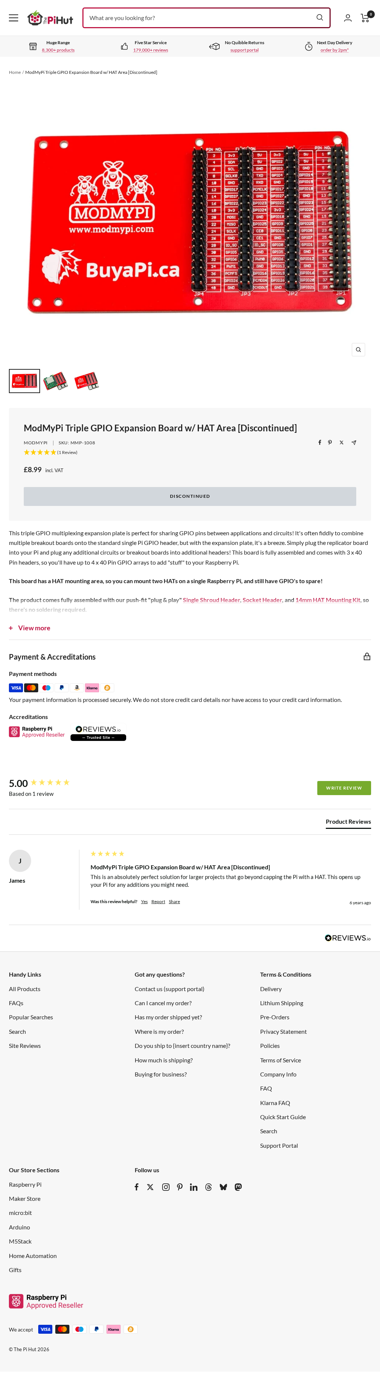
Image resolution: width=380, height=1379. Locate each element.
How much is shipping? (164, 1059)
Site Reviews (25, 1045)
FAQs (16, 1002)
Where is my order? (159, 1031)
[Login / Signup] (348, 18)
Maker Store (24, 1198)
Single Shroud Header (211, 599)
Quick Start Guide (283, 1116)
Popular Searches (31, 1016)
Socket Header (262, 599)
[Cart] (365, 18)
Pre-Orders (274, 1016)
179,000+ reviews (150, 50)
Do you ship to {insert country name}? (182, 1045)
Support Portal (279, 1145)
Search (17, 1031)
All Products (24, 988)
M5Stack (20, 1241)
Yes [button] (144, 901)
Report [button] (158, 901)
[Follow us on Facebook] (137, 1187)
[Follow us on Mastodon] (238, 1187)
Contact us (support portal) (169, 988)
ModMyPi (36, 442)
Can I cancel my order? (163, 1002)
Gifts (15, 1269)
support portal (244, 50)
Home (15, 72)
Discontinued (190, 496)
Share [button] (174, 901)
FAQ (266, 1088)
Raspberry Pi (25, 1184)
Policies (270, 1045)
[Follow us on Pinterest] (180, 1187)
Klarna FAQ (275, 1102)
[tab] (348, 823)
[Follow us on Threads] (208, 1187)
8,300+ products (58, 50)
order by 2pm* (335, 50)
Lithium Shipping (281, 1002)
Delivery (271, 988)
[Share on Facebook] (319, 442)
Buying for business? (161, 1074)
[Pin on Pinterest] (330, 442)
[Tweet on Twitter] (341, 442)
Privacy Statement (283, 1031)
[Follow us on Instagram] (166, 1187)
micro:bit (20, 1212)
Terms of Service (280, 1059)
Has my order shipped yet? (168, 1016)
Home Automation (33, 1255)
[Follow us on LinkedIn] (193, 1187)
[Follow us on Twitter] (150, 1187)
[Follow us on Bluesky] (223, 1187)
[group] (48, 783)
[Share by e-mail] (353, 442)
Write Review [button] (344, 787)
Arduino (19, 1227)
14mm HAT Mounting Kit (327, 599)
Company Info (278, 1074)
